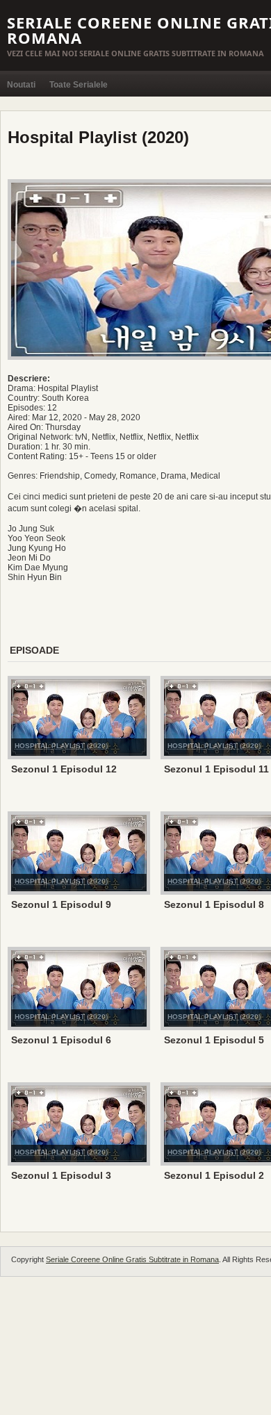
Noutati (21, 85)
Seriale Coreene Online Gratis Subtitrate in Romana (132, 1259)
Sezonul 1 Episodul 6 (61, 1039)
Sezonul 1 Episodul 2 (214, 1175)
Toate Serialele (78, 85)
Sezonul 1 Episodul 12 (64, 769)
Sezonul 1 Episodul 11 (216, 769)
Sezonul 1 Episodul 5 (214, 1039)
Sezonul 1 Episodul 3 (61, 1175)
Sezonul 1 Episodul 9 (61, 904)
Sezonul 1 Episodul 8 (214, 904)
